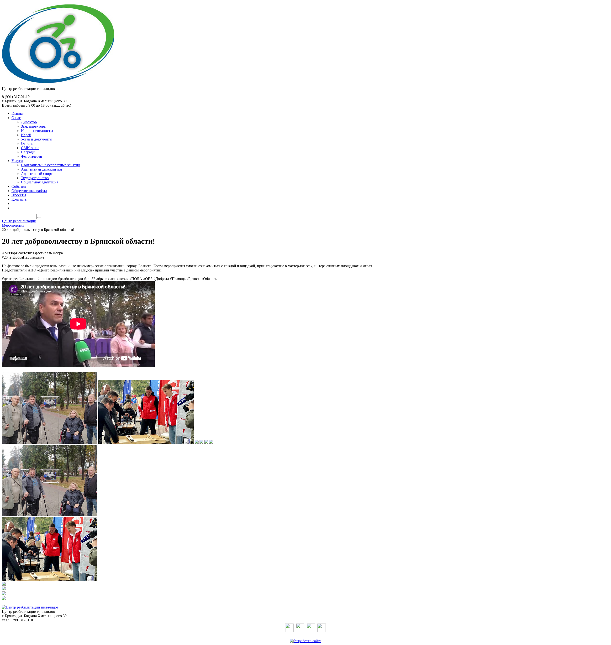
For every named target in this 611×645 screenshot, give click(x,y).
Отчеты (27, 143)
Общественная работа (29, 191)
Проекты (18, 195)
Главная (17, 113)
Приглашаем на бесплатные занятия (50, 165)
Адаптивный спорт (37, 174)
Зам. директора (33, 126)
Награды (28, 152)
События (18, 186)
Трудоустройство (35, 178)
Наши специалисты (37, 131)
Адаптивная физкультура (41, 169)
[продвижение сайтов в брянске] (305, 641)
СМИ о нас (30, 148)
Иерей (26, 135)
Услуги (17, 161)
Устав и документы (36, 139)
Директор (29, 122)
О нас (16, 118)
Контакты (19, 199)
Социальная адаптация (39, 182)
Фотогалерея (31, 156)
